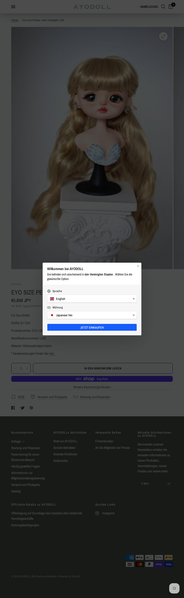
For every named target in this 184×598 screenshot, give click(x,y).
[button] (92, 299)
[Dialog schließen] (138, 266)
